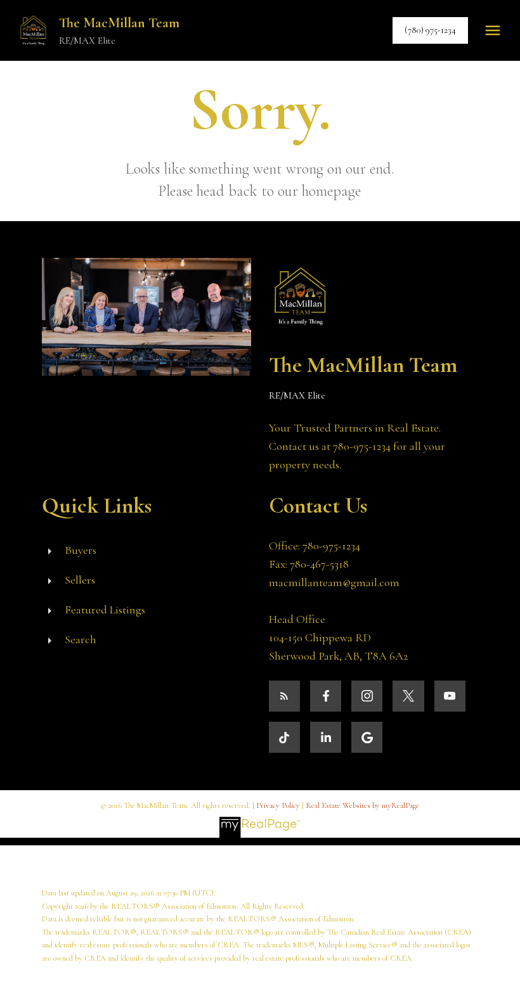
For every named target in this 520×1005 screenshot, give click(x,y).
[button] (430, 30)
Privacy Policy (278, 805)
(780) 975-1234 (430, 30)
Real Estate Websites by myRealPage (362, 805)
